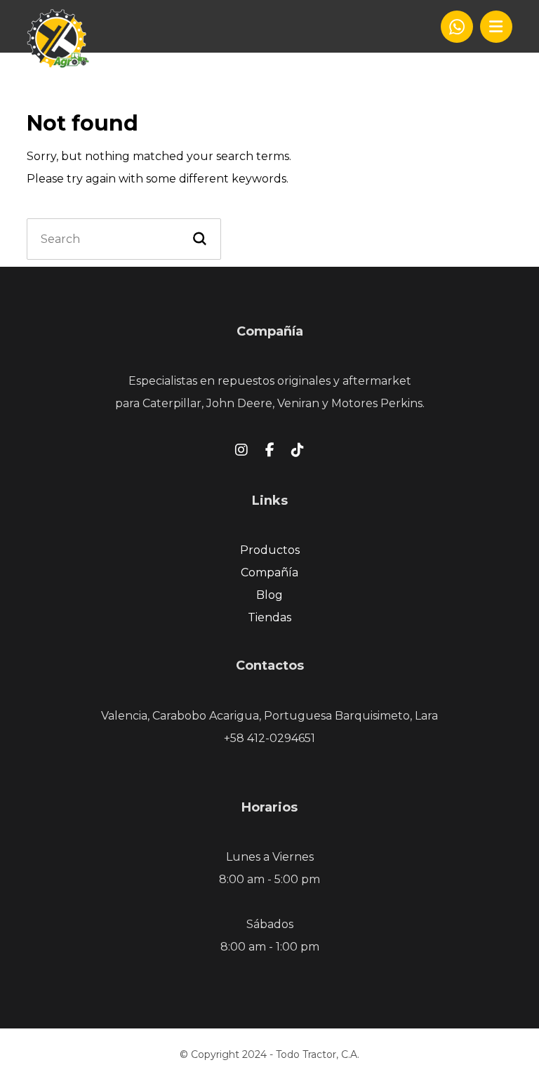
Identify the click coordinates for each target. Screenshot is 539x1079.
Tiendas (269, 617)
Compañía (269, 572)
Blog (269, 595)
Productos (270, 550)
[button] (496, 27)
